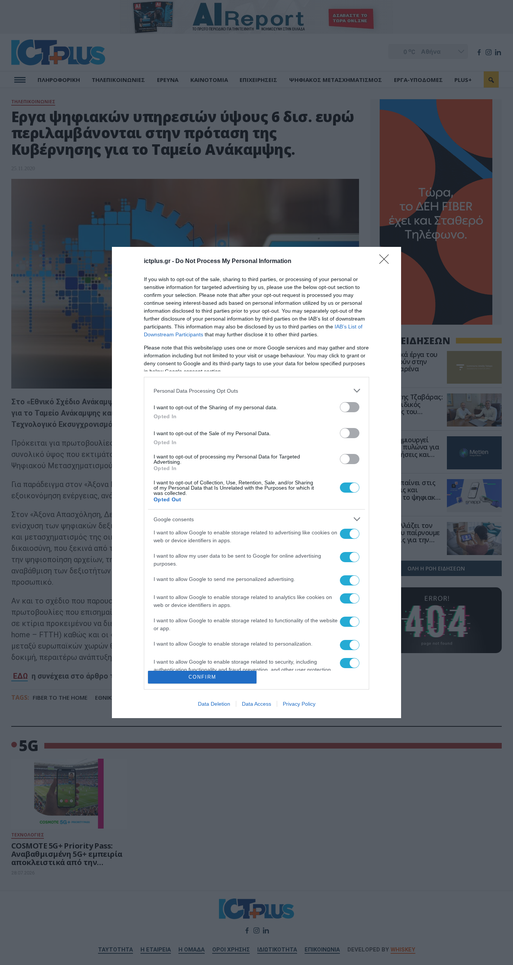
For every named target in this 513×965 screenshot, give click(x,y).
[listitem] (256, 391)
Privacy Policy (299, 704)
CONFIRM (202, 677)
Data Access (256, 704)
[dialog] (256, 482)
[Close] (386, 261)
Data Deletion (214, 704)
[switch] (349, 407)
